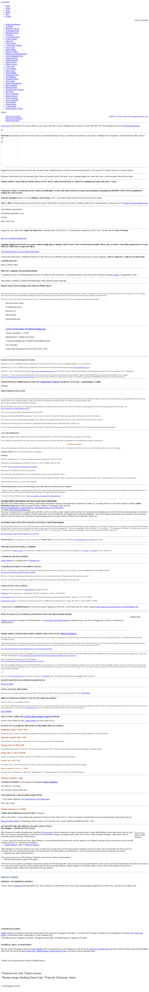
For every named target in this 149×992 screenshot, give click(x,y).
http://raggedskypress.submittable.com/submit (22, 467)
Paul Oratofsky (37, 949)
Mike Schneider (11, 85)
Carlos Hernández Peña (14, 56)
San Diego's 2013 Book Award (56, 620)
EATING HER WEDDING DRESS (37, 717)
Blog (7, 14)
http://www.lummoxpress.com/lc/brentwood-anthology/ (18, 377)
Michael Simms (11, 87)
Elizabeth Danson (12, 33)
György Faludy (11, 39)
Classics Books (30, 721)
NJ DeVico (10, 35)
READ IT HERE (7, 684)
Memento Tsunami (32, 845)
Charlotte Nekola (12, 79)
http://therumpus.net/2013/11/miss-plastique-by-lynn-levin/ (20, 534)
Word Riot (47, 676)
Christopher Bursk (12, 31)
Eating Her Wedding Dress (99, 949)
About (8, 8)
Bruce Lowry (10, 71)
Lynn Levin (10, 66)
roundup (79, 676)
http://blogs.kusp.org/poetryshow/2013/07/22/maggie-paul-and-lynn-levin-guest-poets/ (48, 655)
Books (8, 12)
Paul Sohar (10, 92)
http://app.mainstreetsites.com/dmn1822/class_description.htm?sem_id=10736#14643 (32, 508)
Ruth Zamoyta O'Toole (14, 108)
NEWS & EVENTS (13, 116)
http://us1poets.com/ (80, 539)
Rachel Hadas (11, 50)
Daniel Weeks (11, 102)
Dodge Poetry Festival (49, 382)
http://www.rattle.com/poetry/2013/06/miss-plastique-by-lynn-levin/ (22, 661)
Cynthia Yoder (11, 106)
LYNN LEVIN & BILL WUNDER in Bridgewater (26, 329)
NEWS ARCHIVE (13, 121)
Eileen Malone (11, 73)
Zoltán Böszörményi (13, 24)
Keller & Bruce (11, 62)
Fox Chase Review (17, 676)
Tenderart (17, 886)
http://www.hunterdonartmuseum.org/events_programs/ (18, 572)
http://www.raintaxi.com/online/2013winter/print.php (44, 496)
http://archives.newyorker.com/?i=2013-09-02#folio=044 (117, 607)
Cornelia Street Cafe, (7, 597)
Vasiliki (3, 933)
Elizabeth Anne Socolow (15, 90)
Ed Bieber (9, 26)
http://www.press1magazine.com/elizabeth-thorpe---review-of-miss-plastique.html (26, 649)
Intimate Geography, (8, 620)
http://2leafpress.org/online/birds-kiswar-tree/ (15, 408)
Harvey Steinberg (12, 94)
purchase (94, 550)
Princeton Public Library (10, 821)
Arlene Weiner (11, 104)
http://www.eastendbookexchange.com (43, 371)
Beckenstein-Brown (132, 126)
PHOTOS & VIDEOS (14, 119)
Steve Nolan (10, 81)
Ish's (89, 886)
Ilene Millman (11, 77)
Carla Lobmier (11, 69)
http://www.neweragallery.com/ (136, 203)
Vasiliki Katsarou (12, 60)
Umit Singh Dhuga (13, 37)
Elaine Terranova (12, 98)
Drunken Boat (44, 799)
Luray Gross (10, 47)
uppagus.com (34, 560)
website (85, 550)
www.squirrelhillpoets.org (81, 367)
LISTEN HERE (85, 693)
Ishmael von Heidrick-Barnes (16, 54)
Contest (116, 275)
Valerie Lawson (11, 64)
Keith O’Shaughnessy (14, 83)
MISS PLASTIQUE (69, 634)
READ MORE (6, 711)
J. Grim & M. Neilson (14, 45)
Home (8, 6)
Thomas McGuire (12, 75)
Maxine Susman (11, 96)
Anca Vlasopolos (12, 100)
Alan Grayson (11, 43)
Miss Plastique (29, 589)
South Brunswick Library (9, 601)
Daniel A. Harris (12, 52)
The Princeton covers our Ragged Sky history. (20, 252)
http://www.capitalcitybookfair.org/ (14, 238)
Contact (8, 16)
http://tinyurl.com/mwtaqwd (19, 510)
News (8, 10)
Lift (39, 126)
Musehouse (4, 593)
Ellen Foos (10, 41)
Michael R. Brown (12, 29)
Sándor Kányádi (12, 58)
